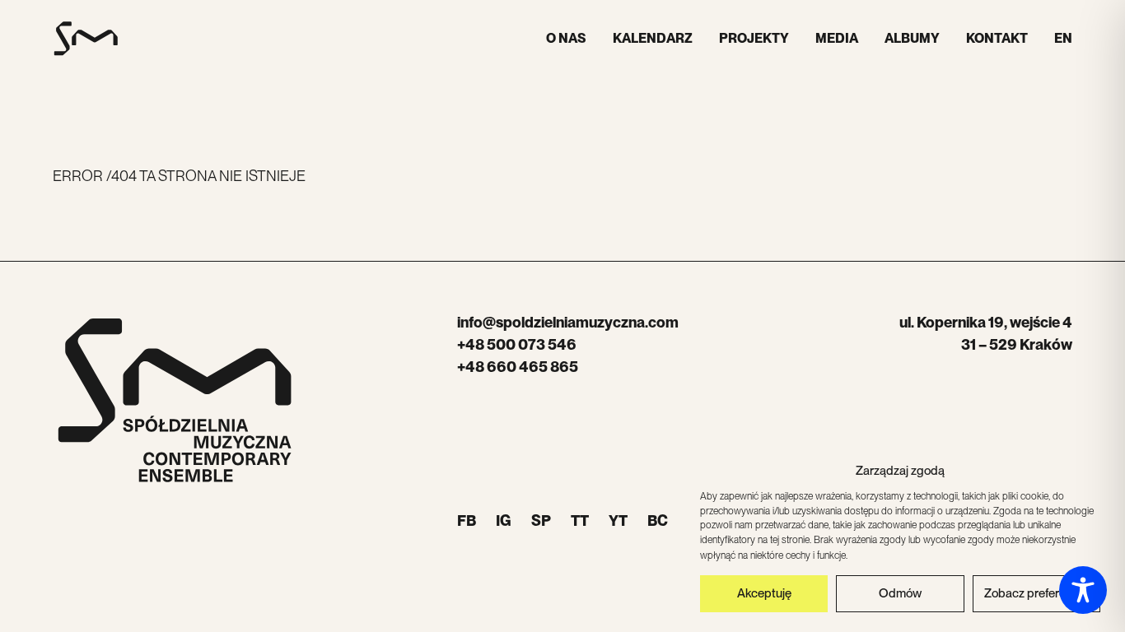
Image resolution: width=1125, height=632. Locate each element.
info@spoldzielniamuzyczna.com (568, 322)
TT (580, 520)
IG (503, 520)
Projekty (754, 38)
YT (618, 520)
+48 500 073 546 (517, 344)
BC (657, 520)
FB (466, 520)
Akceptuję (764, 593)
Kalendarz (653, 38)
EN (1063, 38)
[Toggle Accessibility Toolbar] (1083, 590)
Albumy (912, 38)
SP (541, 520)
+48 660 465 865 (517, 366)
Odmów (900, 593)
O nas (566, 38)
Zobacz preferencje (1036, 593)
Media (836, 38)
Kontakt (997, 38)
